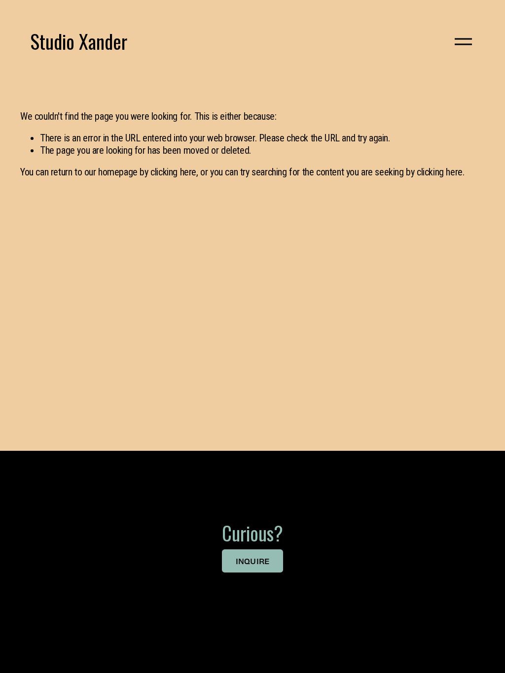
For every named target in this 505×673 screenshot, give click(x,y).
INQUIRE (253, 561)
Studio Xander (78, 41)
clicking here (173, 172)
